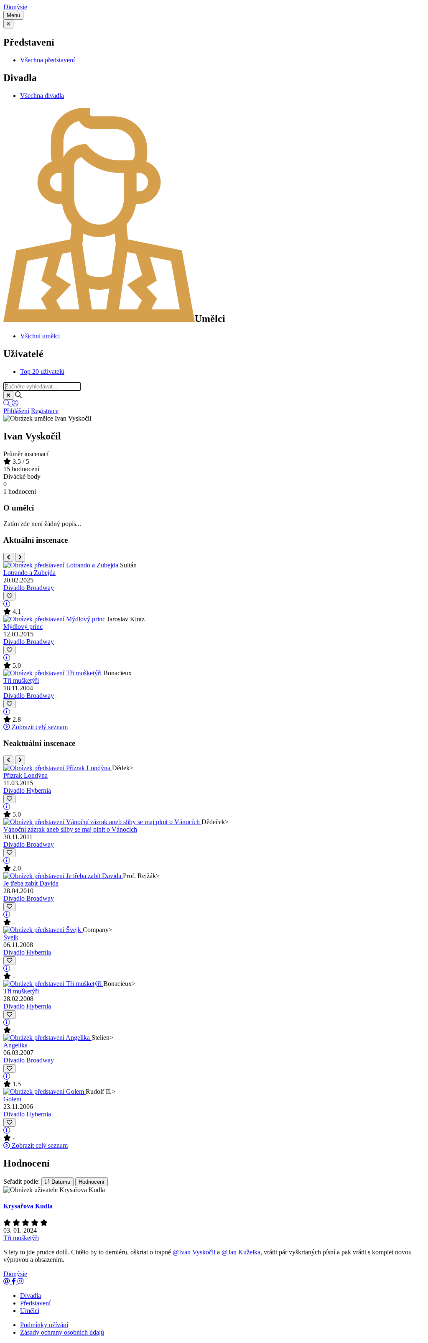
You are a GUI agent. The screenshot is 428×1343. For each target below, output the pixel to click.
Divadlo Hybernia (27, 790)
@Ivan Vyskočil (194, 1252)
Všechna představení (47, 60)
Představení (35, 1303)
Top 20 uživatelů (42, 371)
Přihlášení (16, 410)
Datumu (60, 1182)
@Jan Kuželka (241, 1252)
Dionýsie (15, 6)
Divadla (30, 1295)
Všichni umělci (40, 336)
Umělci (29, 1310)
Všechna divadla (42, 95)
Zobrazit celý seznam (39, 726)
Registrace (45, 410)
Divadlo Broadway (28, 587)
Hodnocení (91, 1182)
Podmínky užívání (44, 1324)
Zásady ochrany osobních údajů (62, 1332)
